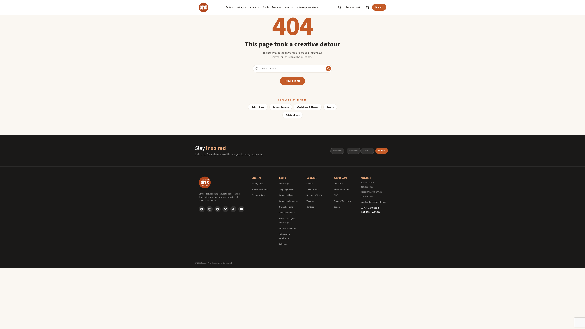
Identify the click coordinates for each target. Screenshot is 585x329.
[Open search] (339, 7)
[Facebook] (202, 209)
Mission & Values (341, 189)
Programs (276, 7)
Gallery (240, 7)
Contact (310, 207)
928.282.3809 (367, 196)
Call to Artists (313, 189)
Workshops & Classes (307, 107)
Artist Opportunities (306, 7)
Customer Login (353, 7)
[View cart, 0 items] (367, 7)
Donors (337, 207)
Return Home (292, 81)
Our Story (338, 183)
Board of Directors (342, 201)
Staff (336, 195)
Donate (379, 7)
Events (265, 7)
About (287, 7)
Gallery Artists (258, 195)
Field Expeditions (287, 212)
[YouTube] (241, 209)
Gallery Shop (257, 107)
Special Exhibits (281, 107)
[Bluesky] (225, 209)
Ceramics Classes (287, 195)
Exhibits (229, 7)
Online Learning (286, 207)
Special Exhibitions (260, 189)
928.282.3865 (367, 187)
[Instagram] (210, 209)
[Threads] (217, 209)
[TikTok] (233, 209)
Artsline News (293, 115)
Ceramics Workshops (288, 201)
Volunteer (311, 201)
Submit (381, 150)
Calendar (283, 244)
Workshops (284, 183)
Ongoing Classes (286, 189)
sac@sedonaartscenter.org (373, 202)
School (253, 7)
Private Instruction (287, 228)
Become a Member (315, 195)
